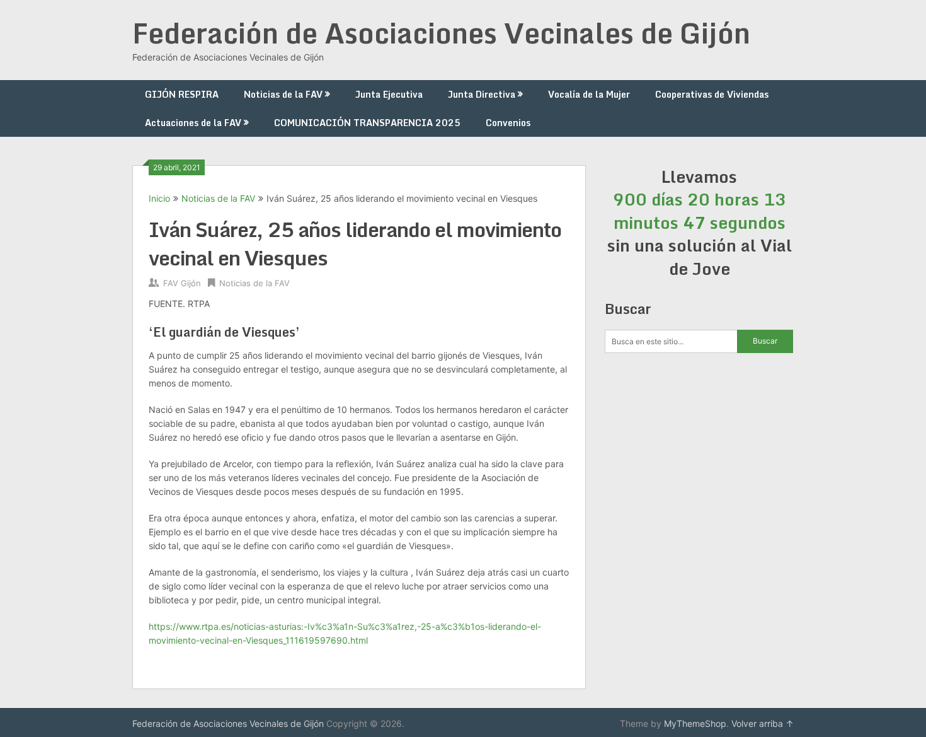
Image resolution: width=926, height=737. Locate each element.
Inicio (159, 198)
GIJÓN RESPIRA (182, 94)
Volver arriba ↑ (762, 723)
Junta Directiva (481, 94)
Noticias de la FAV (283, 94)
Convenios (508, 122)
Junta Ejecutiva (389, 94)
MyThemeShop (695, 723)
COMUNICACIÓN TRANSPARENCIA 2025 (367, 122)
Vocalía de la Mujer (589, 94)
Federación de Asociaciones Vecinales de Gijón (441, 32)
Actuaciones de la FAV (193, 122)
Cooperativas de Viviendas (712, 94)
